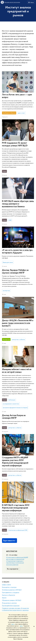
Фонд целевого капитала (9, 603)
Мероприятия (11, 551)
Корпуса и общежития (8, 595)
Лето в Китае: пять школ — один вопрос (17, 96)
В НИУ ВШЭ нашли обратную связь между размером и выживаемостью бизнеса (18, 204)
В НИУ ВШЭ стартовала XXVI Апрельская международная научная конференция (15, 508)
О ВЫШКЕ (5, 582)
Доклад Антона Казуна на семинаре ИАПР (14, 416)
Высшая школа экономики (12, 2)
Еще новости (9, 540)
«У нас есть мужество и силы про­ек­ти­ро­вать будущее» (17, 251)
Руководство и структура (9, 587)
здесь (13, 624)
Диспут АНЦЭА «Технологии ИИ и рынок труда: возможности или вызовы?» (17, 323)
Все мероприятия (12, 569)
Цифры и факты (6, 584)
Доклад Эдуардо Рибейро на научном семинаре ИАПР (15, 271)
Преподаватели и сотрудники (10, 592)
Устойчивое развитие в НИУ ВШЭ (12, 590)
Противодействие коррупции (10, 605)
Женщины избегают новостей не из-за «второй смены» (16, 370)
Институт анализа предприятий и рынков (18, 11)
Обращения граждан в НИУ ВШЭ (11, 600)
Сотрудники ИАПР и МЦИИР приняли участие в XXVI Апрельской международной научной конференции (15, 461)
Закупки (4, 598)
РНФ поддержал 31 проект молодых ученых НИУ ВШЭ (14, 144)
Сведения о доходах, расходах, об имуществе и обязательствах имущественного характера (15, 609)
